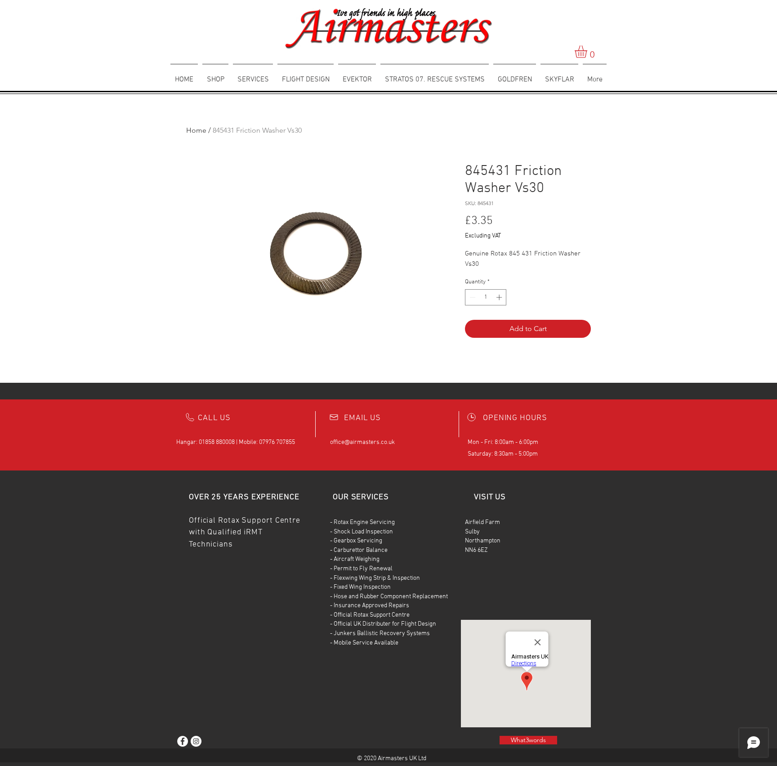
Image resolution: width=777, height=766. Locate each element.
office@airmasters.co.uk (362, 442)
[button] (588, 51)
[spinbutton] (486, 297)
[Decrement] (471, 297)
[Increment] (500, 297)
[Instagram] (196, 741)
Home (196, 130)
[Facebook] (182, 741)
